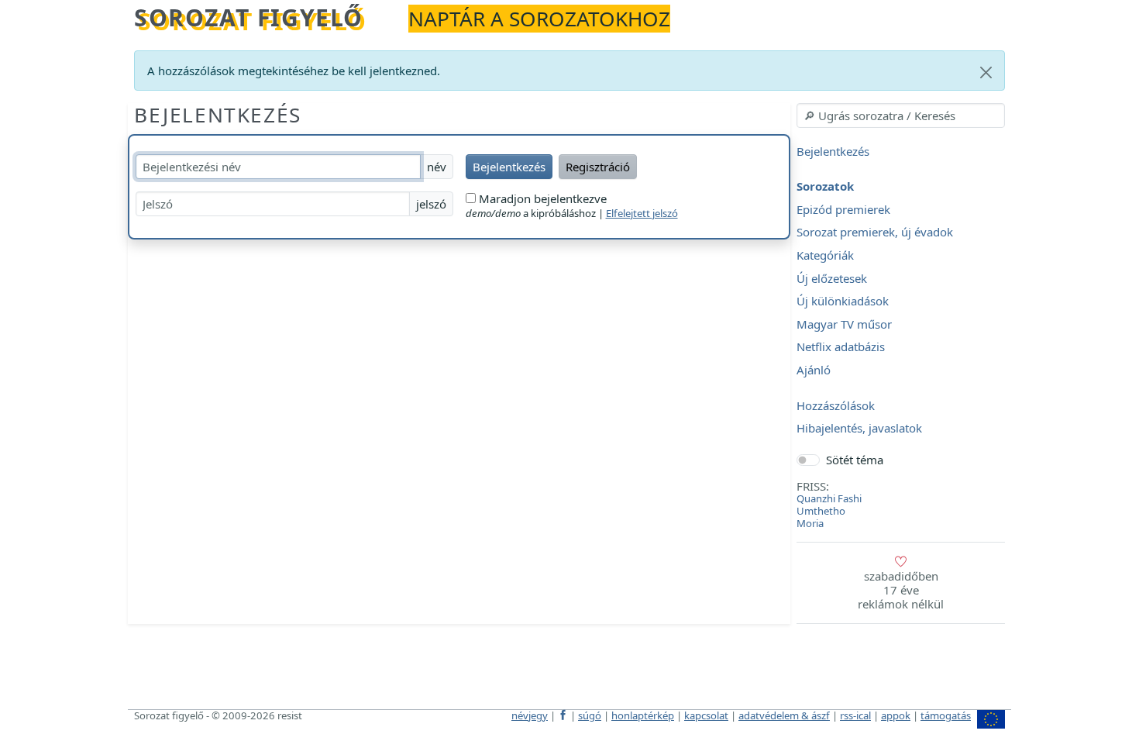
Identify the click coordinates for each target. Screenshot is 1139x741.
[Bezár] (986, 72)
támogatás (945, 715)
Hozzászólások (836, 405)
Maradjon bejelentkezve (541, 198)
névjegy (529, 715)
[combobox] (901, 115)
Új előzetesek (832, 278)
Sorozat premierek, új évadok (875, 232)
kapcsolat (706, 715)
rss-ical (855, 715)
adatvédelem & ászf (784, 715)
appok (895, 715)
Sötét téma (854, 460)
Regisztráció (598, 166)
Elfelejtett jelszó (642, 213)
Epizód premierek (843, 209)
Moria (810, 523)
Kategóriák (825, 255)
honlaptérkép (642, 715)
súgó (589, 715)
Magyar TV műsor (844, 324)
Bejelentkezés (217, 115)
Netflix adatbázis (841, 347)
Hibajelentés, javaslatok (859, 428)
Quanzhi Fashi (829, 498)
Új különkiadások (843, 301)
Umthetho (821, 511)
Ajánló (814, 369)
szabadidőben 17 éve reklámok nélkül (901, 590)
